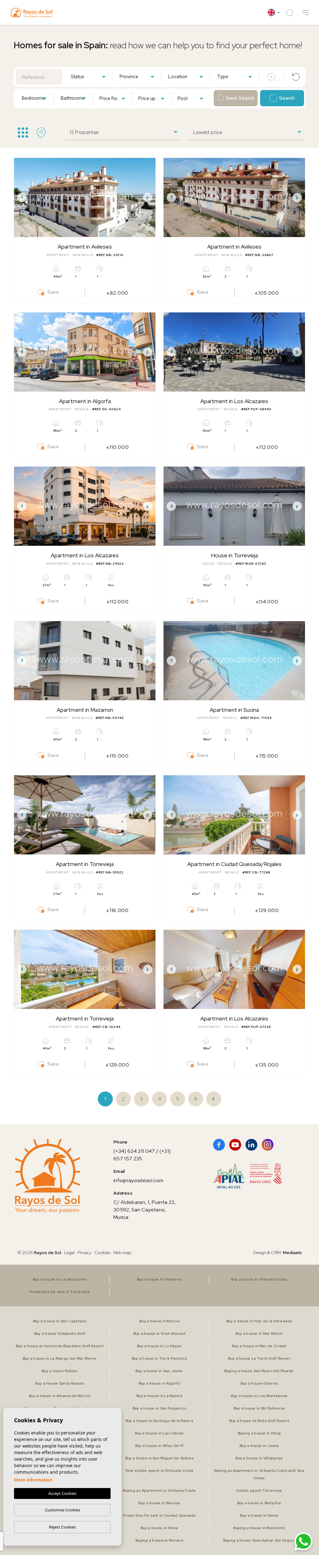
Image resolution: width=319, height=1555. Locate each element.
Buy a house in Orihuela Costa (259, 1279)
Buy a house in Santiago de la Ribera (159, 1420)
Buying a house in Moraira (159, 1540)
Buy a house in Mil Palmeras (259, 1408)
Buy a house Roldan (60, 1370)
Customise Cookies (62, 1510)
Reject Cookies (62, 1527)
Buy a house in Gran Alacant (159, 1333)
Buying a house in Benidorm (259, 1527)
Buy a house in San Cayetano (60, 1321)
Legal (69, 1252)
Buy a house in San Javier (159, 1370)
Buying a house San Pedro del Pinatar (259, 1370)
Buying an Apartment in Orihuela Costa (159, 1490)
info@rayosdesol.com (138, 1180)
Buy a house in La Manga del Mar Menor (60, 1358)
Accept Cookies (62, 1493)
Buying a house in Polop (259, 1433)
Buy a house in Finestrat (159, 1279)
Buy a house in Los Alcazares (60, 1279)
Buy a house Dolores (259, 1383)
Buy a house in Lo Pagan (159, 1345)
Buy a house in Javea (259, 1445)
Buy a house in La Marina (159, 1395)
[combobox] (88, 76)
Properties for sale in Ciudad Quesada (159, 1515)
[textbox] (89, 76)
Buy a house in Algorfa (159, 1383)
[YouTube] (235, 1145)
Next (149, 197)
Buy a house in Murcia (159, 1321)
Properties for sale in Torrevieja (60, 1291)
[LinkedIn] (251, 1145)
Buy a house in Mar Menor (259, 1333)
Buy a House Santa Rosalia (59, 1383)
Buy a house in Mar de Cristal (259, 1345)
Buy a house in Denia (259, 1515)
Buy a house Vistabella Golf (59, 1333)
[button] (305, 12)
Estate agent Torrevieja (259, 1490)
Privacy (84, 1252)
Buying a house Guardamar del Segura (259, 1540)
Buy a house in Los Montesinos (259, 1395)
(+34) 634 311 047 (134, 1151)
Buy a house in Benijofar (259, 1502)
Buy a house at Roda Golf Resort (259, 1420)
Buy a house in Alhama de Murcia (59, 1395)
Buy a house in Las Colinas (159, 1433)
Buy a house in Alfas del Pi (159, 1445)
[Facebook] (219, 1145)
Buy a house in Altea (159, 1527)
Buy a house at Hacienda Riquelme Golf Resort (59, 1345)
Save (53, 292)
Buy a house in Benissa (159, 1502)
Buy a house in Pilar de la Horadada (259, 1321)
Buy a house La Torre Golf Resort (259, 1358)
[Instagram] (268, 1145)
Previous (20, 197)
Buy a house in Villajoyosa (259, 1458)
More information (33, 1480)
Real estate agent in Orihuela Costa (159, 1470)
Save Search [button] (240, 98)
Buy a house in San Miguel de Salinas (159, 1458)
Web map (122, 1252)
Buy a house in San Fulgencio (159, 1408)
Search (287, 98)
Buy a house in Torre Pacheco (159, 1358)
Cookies (102, 1252)
